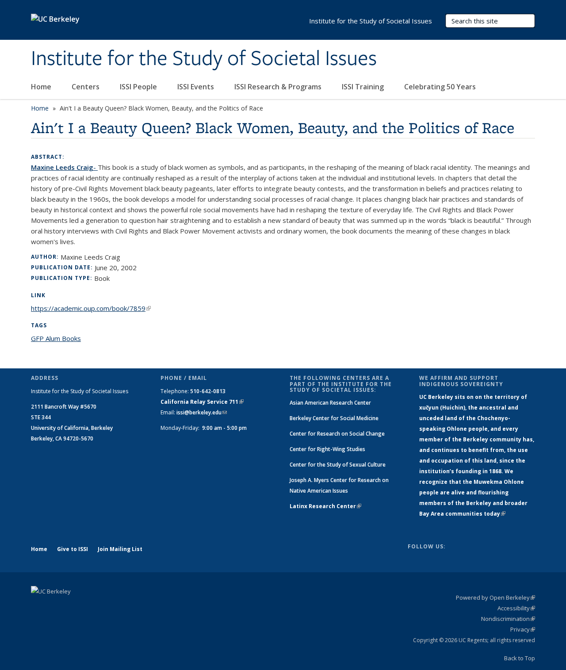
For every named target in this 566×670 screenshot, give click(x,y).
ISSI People (139, 87)
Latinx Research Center (325, 506)
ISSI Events (196, 87)
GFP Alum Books (56, 338)
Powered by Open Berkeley (495, 597)
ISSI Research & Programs (278, 87)
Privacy (522, 629)
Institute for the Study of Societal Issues (204, 59)
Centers (86, 87)
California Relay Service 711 (202, 402)
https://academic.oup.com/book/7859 (91, 308)
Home (42, 87)
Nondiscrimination (508, 619)
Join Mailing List (120, 549)
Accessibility (516, 608)
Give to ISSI (72, 549)
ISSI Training (364, 87)
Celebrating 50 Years (441, 87)
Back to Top (519, 658)
